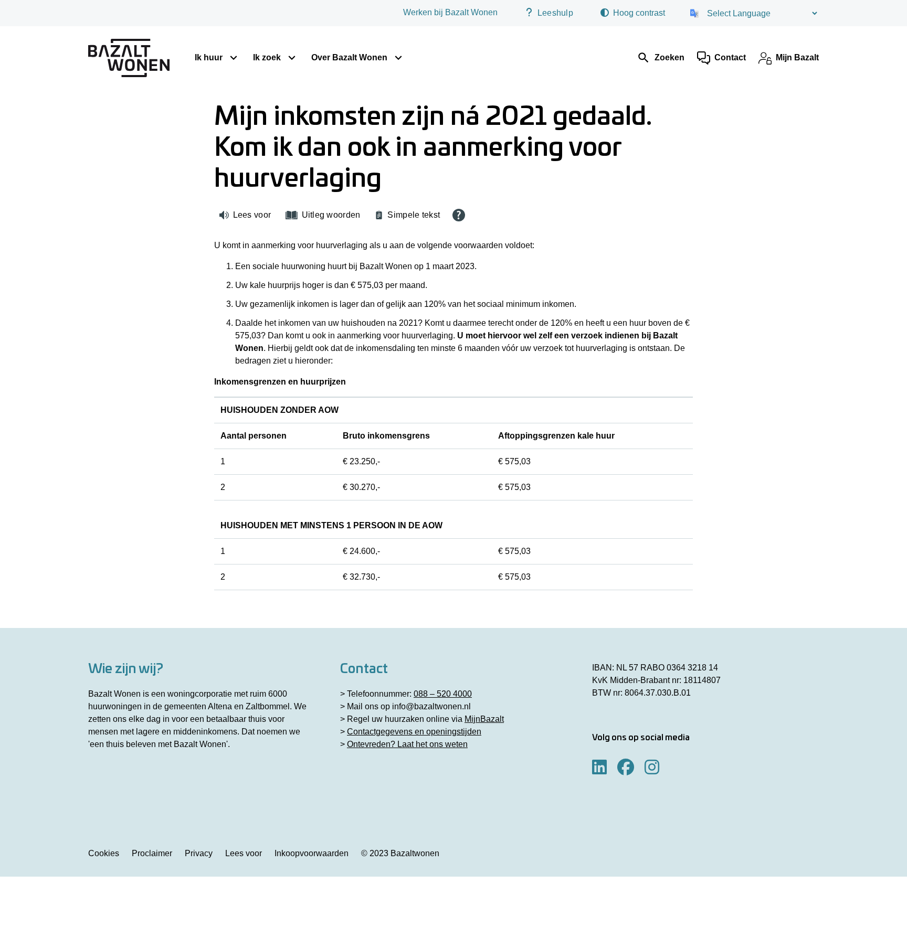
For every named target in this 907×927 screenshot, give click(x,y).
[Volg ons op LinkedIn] (599, 768)
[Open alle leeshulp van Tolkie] (458, 215)
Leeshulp (555, 12)
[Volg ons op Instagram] (652, 768)
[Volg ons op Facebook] (625, 768)
